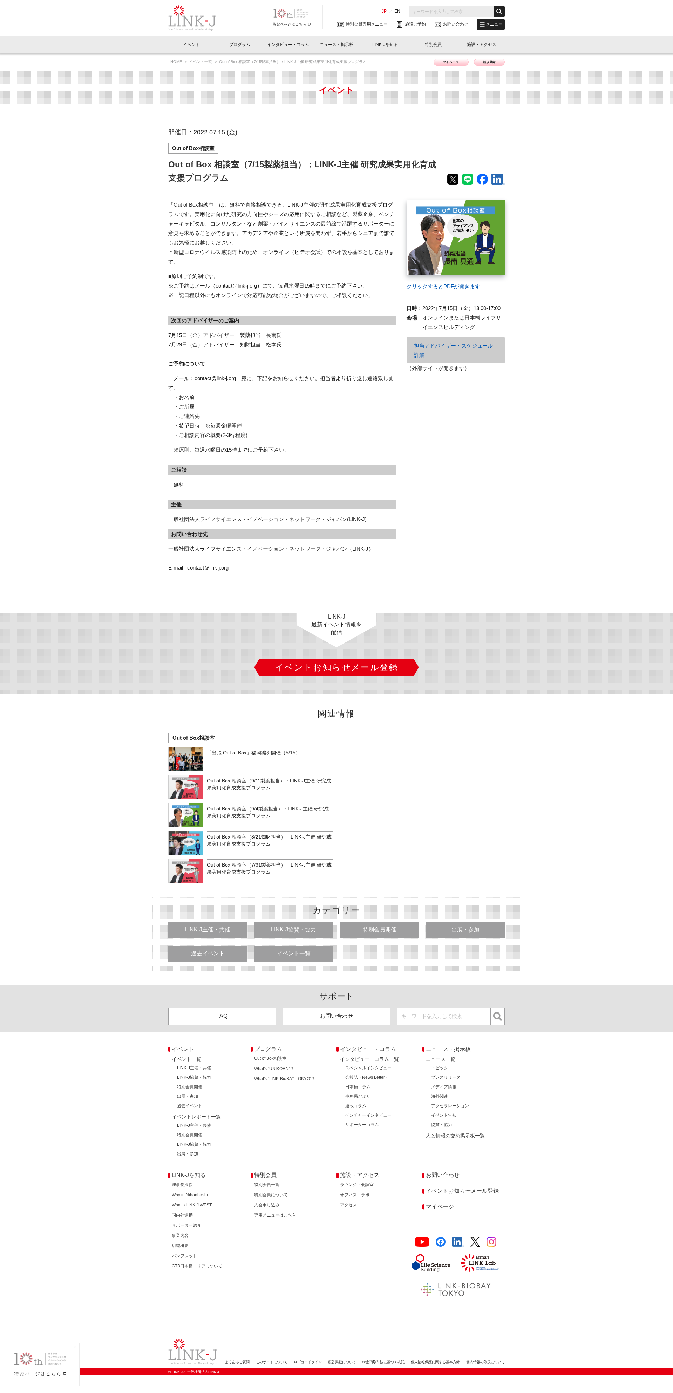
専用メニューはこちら (275, 1215)
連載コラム (355, 1105)
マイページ (451, 62)
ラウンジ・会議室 (357, 1184)
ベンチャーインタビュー (368, 1115)
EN (397, 11)
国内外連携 (182, 1215)
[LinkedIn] (458, 1242)
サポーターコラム (362, 1124)
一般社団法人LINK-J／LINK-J (197, 18)
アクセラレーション (450, 1105)
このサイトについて (271, 1362)
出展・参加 (465, 930)
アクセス (348, 1205)
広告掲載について (342, 1362)
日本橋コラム (358, 1086)
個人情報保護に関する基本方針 (435, 1362)
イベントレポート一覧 (196, 1116)
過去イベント (208, 953)
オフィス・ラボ (354, 1194)
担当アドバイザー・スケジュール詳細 (453, 350)
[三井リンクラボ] (480, 1263)
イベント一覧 (201, 62)
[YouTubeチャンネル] (422, 1242)
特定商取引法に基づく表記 (383, 1362)
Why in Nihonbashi (190, 1194)
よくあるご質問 (237, 1362)
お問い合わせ (336, 1016)
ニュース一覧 (440, 1059)
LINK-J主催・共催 (207, 930)
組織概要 (180, 1245)
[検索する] (499, 11)
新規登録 (489, 62)
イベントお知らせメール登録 (462, 1191)
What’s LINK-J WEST (192, 1205)
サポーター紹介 (186, 1225)
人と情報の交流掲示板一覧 (455, 1135)
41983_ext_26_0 (425, 205)
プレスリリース (446, 1077)
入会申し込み (266, 1205)
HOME (176, 62)
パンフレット (184, 1255)
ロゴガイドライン (308, 1362)
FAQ (221, 1016)
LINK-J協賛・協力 (293, 930)
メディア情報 (443, 1086)
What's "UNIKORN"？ (274, 1068)
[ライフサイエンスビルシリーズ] (431, 1263)
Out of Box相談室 (193, 148)
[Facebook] (441, 1242)
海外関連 (439, 1096)
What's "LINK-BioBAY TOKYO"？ (284, 1078)
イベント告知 (443, 1115)
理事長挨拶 (182, 1184)
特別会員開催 (379, 930)
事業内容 (180, 1235)
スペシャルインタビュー (368, 1067)
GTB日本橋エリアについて (197, 1266)
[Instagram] (491, 1242)
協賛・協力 (441, 1124)
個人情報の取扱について (485, 1362)
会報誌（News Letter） (367, 1077)
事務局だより (358, 1096)
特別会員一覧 (266, 1184)
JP (384, 11)
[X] (475, 1242)
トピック (439, 1067)
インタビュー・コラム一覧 (369, 1059)
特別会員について (271, 1194)
